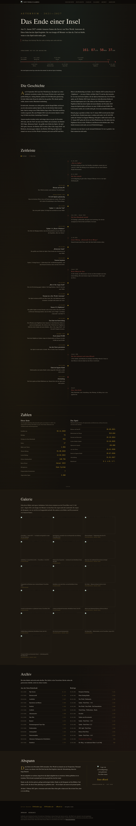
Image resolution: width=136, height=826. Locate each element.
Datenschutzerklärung (70, 819)
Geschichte (69, 2)
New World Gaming (31, 2)
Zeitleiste (80, 2)
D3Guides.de (49, 807)
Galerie (96, 2)
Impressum (24, 812)
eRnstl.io (59, 807)
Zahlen (88, 2)
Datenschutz (32, 812)
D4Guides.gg (37, 807)
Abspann (112, 2)
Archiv (104, 2)
